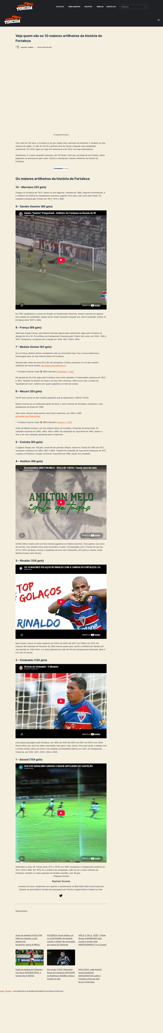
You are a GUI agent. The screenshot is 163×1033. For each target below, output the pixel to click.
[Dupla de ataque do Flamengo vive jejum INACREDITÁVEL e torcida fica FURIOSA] (30, 957)
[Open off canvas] (159, 20)
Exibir (66, 169)
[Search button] (145, 6)
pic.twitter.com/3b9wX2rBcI (28, 416)
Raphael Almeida (61, 881)
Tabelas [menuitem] (99, 7)
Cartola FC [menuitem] (111, 7)
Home (2, 991)
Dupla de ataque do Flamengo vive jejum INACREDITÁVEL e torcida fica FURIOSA (29, 972)
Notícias (8, 991)
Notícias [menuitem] (60, 7)
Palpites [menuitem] (88, 7)
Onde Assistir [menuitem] (74, 7)
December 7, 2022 (65, 372)
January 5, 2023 (64, 422)
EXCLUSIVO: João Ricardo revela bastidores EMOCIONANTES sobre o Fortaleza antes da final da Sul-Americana (90, 975)
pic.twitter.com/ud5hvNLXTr (53, 366)
